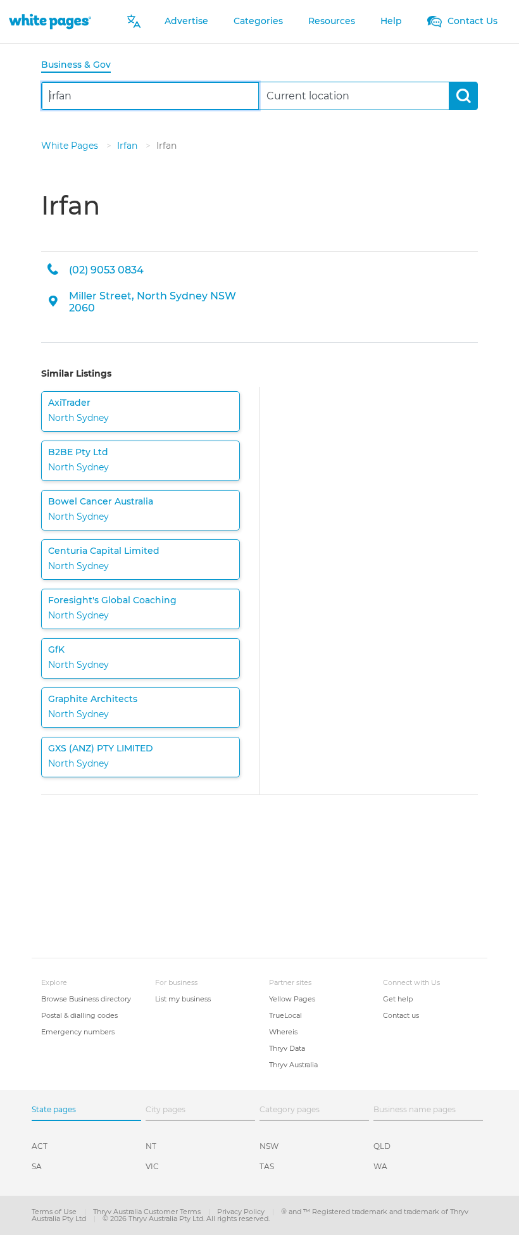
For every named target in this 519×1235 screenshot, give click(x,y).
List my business (183, 998)
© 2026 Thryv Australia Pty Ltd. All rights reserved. (186, 1218)
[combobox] (150, 96)
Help (391, 21)
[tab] (81, 65)
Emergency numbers (78, 1031)
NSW (269, 1146)
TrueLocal (285, 1015)
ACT (39, 1146)
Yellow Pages (292, 998)
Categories (258, 21)
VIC (152, 1166)
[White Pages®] (50, 21)
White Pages (71, 145)
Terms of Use (55, 1211)
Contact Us (471, 21)
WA (380, 1166)
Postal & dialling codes (79, 1015)
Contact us (401, 1015)
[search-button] (463, 96)
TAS (267, 1166)
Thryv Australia (293, 1064)
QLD (382, 1146)
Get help (398, 998)
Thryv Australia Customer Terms (148, 1211)
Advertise (186, 21)
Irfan (128, 145)
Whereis (283, 1031)
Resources (331, 21)
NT (151, 1146)
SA (37, 1166)
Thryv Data (287, 1048)
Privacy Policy (241, 1211)
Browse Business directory (86, 998)
